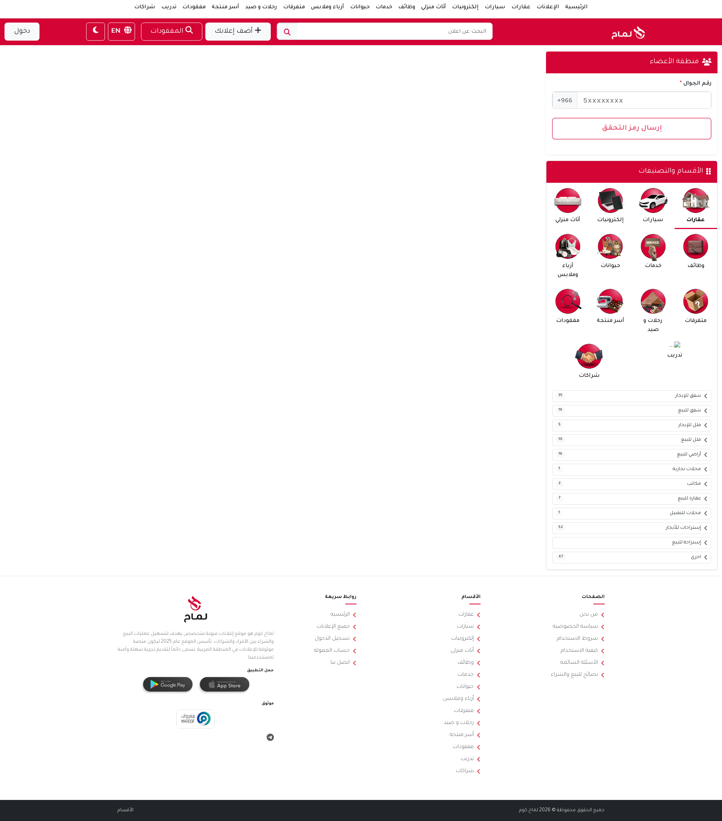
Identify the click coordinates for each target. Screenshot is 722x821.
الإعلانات (548, 8)
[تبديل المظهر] (95, 32)
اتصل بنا (340, 663)
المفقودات (167, 31)
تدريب (168, 8)
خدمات (384, 8)
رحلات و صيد (261, 8)
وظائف (406, 8)
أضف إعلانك (235, 31)
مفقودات (194, 8)
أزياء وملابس (327, 8)
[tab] (696, 206)
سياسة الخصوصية (575, 627)
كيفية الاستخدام (579, 651)
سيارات (495, 8)
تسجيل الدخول (332, 639)
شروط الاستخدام (577, 639)
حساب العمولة (332, 651)
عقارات (521, 8)
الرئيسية (576, 8)
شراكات (144, 8)
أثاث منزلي (433, 8)
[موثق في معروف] (195, 719)
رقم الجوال (697, 84)
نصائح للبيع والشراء (574, 675)
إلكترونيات (465, 8)
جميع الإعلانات (333, 627)
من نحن (588, 615)
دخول (22, 31)
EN (117, 31)
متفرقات (294, 8)
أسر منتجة (225, 8)
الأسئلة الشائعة (579, 663)
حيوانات (360, 8)
